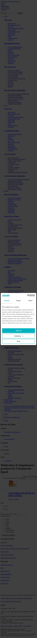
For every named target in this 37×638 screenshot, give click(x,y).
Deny (18, 341)
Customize (17, 336)
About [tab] (30, 300)
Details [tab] (18, 300)
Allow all (18, 330)
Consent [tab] (6, 300)
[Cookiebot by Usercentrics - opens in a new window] (27, 295)
